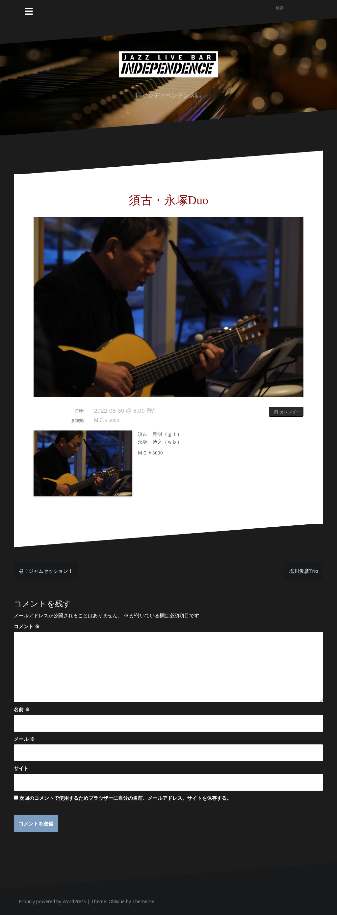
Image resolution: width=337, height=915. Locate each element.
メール (24, 738)
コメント (27, 626)
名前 (22, 709)
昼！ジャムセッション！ (46, 571)
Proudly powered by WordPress (52, 901)
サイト (21, 768)
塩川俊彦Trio (303, 571)
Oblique (117, 901)
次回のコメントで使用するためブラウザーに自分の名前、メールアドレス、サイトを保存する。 (125, 797)
